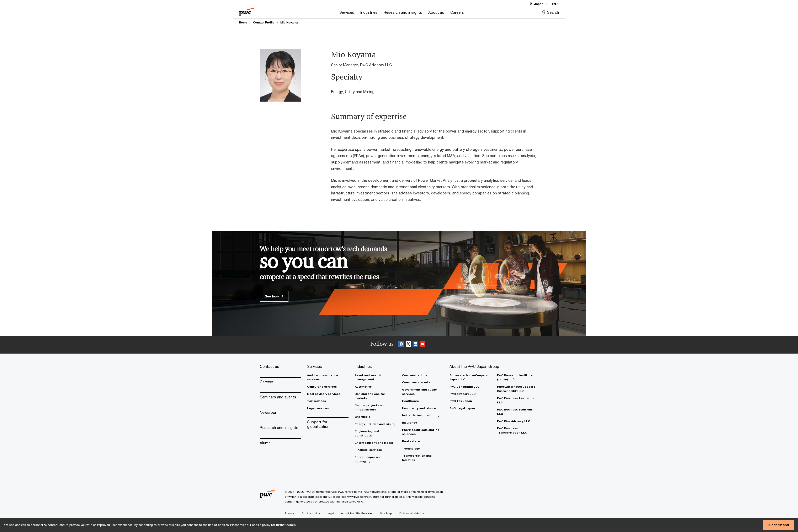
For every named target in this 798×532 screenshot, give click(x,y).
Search (553, 12)
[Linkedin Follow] (415, 344)
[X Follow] (408, 344)
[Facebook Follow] (401, 344)
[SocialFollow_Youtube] (422, 344)
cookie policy (261, 525)
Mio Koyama (289, 22)
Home (243, 22)
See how (272, 296)
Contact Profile (263, 22)
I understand (778, 525)
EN (554, 4)
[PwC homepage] (246, 10)
